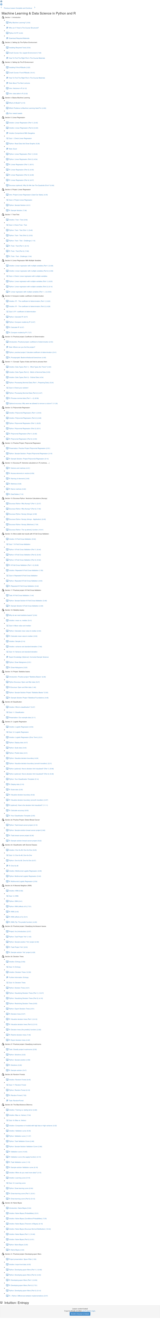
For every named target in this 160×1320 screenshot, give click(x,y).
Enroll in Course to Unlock (80, 1314)
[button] (1, 2)
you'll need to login (88, 1311)
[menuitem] (1, 5)
